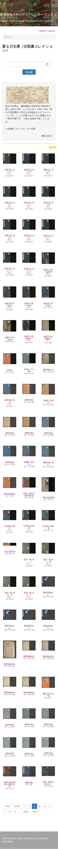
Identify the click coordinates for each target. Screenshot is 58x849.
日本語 (42, 30)
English (51, 30)
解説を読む (47, 135)
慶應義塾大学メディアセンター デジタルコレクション (28, 15)
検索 (30, 72)
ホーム (8, 36)
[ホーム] (4, 5)
